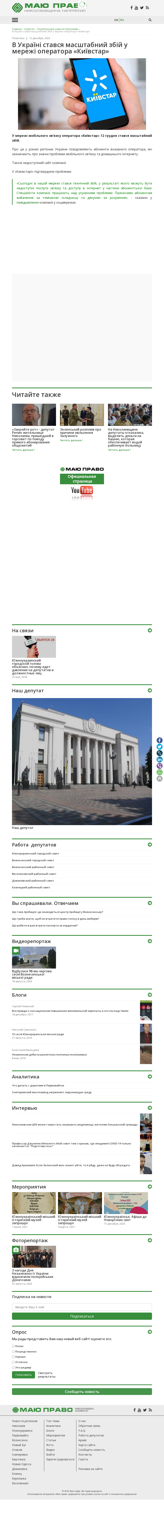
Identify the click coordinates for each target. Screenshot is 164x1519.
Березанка (19, 1478)
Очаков (17, 1450)
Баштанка (18, 1459)
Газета (83, 1459)
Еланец (17, 1474)
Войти (50, 1454)
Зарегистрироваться (60, 1459)
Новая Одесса (21, 1464)
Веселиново (20, 1483)
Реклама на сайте (90, 1469)
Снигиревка (20, 1454)
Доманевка (19, 1469)
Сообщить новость (91, 1450)
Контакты (85, 1454)
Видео (50, 1450)
